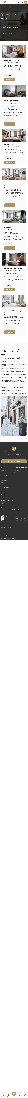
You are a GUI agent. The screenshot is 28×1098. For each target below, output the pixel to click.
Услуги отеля (5, 482)
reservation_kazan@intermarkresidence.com (14, 510)
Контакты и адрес (6, 490)
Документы (17, 470)
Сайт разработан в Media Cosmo (8, 538)
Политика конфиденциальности (9, 530)
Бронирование (5, 478)
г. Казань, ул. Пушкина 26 (8, 505)
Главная (8, 14)
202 (3, 526)
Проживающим (5, 487)
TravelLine (6, 37)
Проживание (4, 475)
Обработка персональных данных (10, 536)
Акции (3, 473)
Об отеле (4, 470)
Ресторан (4, 480)
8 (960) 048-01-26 (7, 500)
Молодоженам (5, 485)
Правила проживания (6, 535)
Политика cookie (5, 533)
